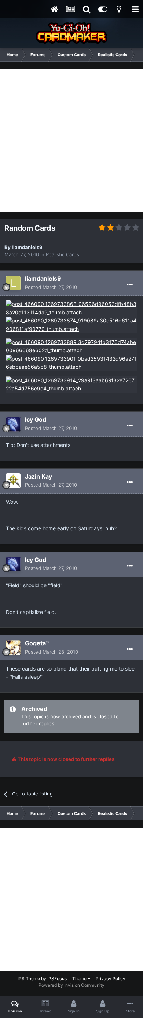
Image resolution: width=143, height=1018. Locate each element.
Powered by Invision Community (71, 985)
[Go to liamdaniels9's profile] (13, 283)
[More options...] (129, 284)
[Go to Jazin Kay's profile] (13, 480)
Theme (80, 978)
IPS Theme (29, 978)
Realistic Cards (62, 254)
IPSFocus (57, 978)
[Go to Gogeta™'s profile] (13, 647)
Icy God (35, 419)
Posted (51, 287)
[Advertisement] (71, 140)
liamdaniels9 (27, 247)
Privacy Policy (110, 978)
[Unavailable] (71, 308)
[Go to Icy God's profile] (13, 424)
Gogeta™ (37, 643)
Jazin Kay (38, 476)
